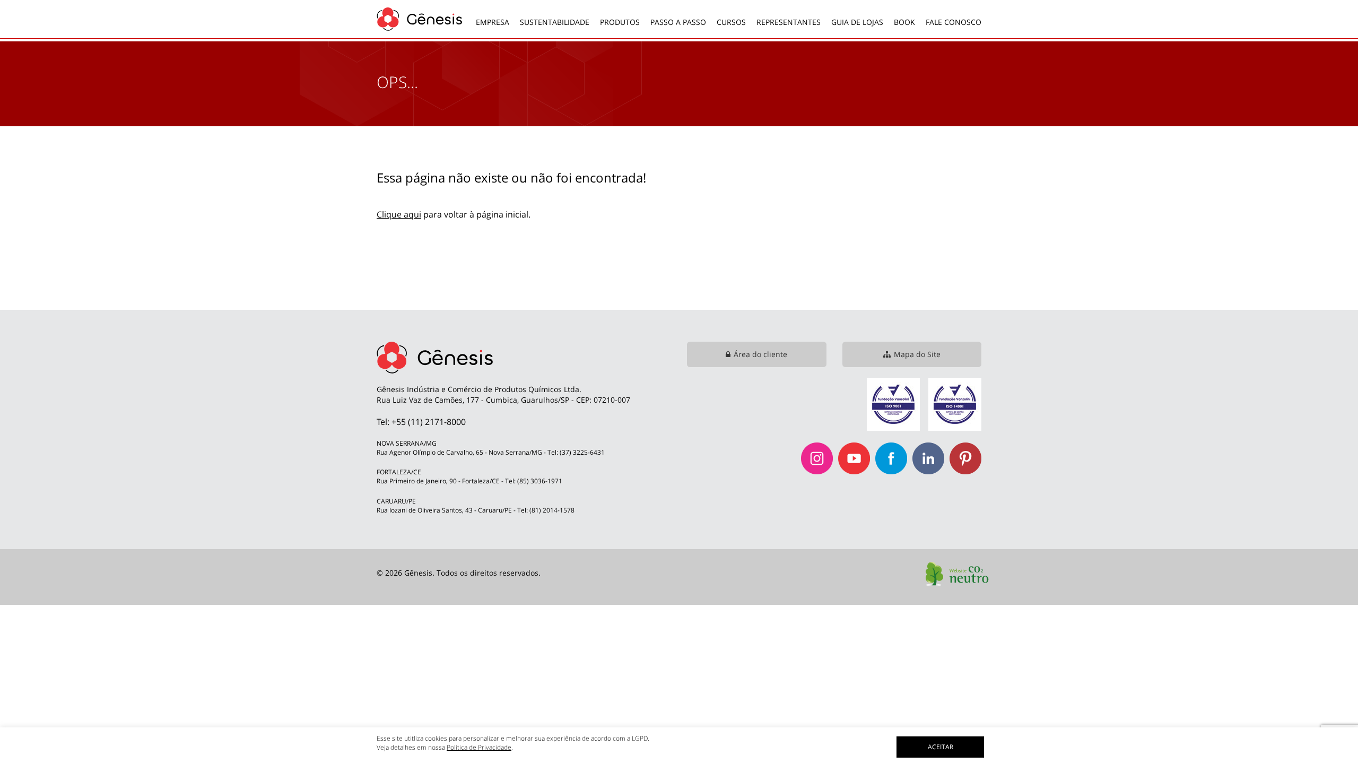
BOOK (904, 22)
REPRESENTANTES (788, 22)
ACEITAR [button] (940, 746)
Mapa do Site (917, 354)
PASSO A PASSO (678, 22)
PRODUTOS (620, 22)
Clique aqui (399, 214)
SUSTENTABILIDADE (554, 22)
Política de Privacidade (479, 747)
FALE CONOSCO (953, 22)
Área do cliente (760, 354)
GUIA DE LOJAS (857, 22)
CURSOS (731, 22)
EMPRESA (492, 22)
